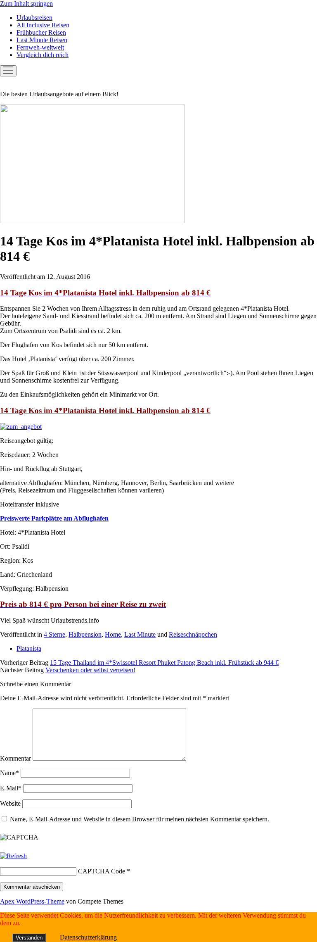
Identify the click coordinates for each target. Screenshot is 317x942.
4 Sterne (54, 634)
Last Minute (140, 634)
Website (10, 803)
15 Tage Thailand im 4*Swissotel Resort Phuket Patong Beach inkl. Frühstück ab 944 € (164, 662)
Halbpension (85, 634)
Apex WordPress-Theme (32, 901)
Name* (9, 772)
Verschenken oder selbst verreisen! (90, 669)
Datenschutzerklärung (88, 937)
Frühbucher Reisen (41, 32)
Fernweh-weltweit (40, 47)
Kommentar (15, 758)
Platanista (29, 648)
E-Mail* (10, 788)
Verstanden (29, 938)
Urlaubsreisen (34, 17)
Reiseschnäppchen (193, 634)
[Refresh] (13, 855)
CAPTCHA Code (101, 871)
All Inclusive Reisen (43, 25)
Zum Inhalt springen (26, 3)
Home (113, 634)
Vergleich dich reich (43, 54)
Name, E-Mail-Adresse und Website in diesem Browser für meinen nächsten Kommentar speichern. (139, 819)
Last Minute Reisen (42, 39)
